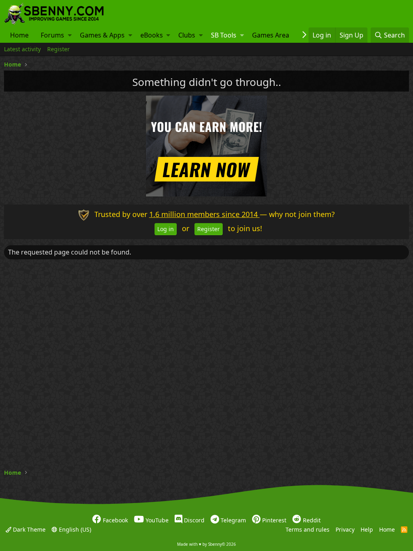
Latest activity (22, 49)
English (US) (74, 529)
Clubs (186, 35)
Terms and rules (308, 529)
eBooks (151, 35)
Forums (52, 35)
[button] (70, 35)
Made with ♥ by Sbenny (206, 544)
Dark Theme (28, 529)
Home (19, 35)
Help (367, 529)
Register (58, 49)
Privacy (345, 529)
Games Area (270, 35)
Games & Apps (102, 35)
